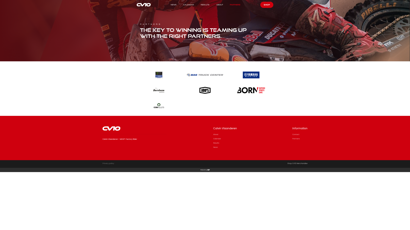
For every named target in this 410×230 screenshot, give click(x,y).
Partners (235, 5)
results (205, 5)
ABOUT (219, 5)
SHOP (267, 5)
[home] (144, 4)
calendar (188, 5)
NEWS (173, 5)
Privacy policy (108, 163)
